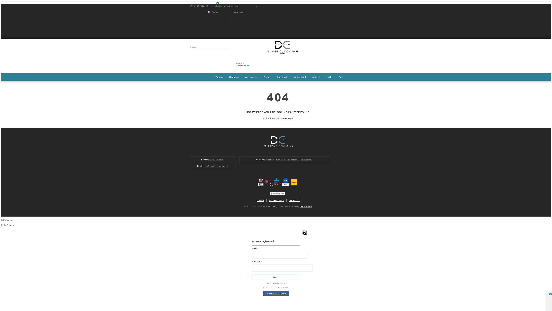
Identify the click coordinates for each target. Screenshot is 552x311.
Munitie (316, 77)
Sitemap (260, 200)
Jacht (329, 77)
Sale (341, 77)
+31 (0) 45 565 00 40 (199, 6)
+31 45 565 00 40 (216, 159)
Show (301, 236)
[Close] (304, 233)
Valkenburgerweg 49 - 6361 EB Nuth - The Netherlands (288, 159)
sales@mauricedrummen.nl (226, 6)
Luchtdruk (282, 77)
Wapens (218, 77)
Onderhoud (300, 77)
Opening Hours (276, 200)
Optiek (267, 77)
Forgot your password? (276, 283)
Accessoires (251, 77)
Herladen (234, 77)
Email (254, 248)
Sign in (276, 277)
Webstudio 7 (306, 206)
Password (256, 261)
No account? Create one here (276, 287)
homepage (287, 118)
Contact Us (294, 200)
